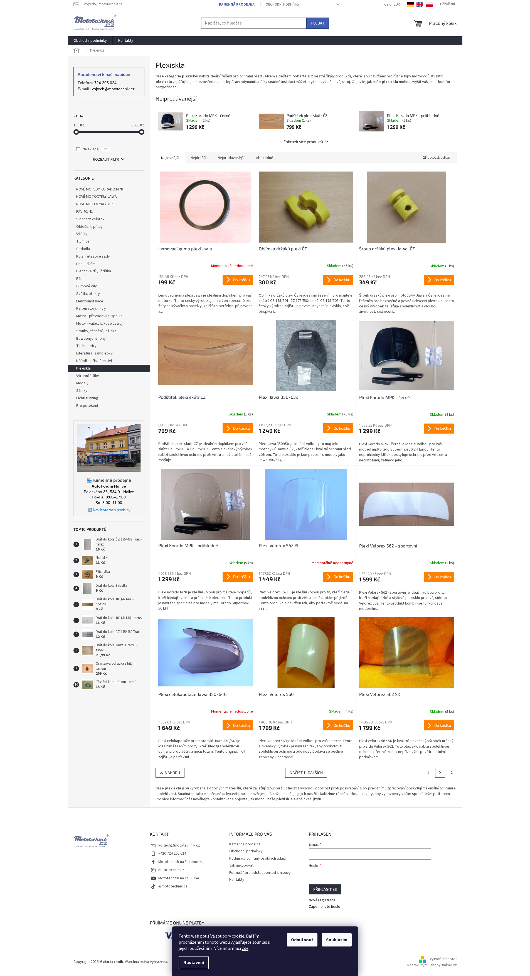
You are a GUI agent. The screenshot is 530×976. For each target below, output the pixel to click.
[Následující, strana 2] (440, 773)
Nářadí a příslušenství (94, 361)
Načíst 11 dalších (306, 772)
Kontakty (236, 879)
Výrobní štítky (87, 376)
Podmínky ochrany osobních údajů (257, 858)
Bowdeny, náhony (91, 338)
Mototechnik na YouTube (178, 878)
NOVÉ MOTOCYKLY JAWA (96, 196)
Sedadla (83, 249)
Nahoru (172, 772)
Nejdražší (198, 158)
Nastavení (193, 963)
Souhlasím (336, 940)
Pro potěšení (87, 405)
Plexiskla (83, 368)
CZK (387, 4)
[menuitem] (90, 40)
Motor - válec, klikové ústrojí (99, 323)
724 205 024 (105, 82)
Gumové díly (86, 286)
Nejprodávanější (231, 158)
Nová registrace (322, 900)
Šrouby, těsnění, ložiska (96, 331)
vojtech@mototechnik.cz (113, 89)
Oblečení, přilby (89, 226)
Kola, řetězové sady (93, 256)
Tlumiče (83, 241)
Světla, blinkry (88, 294)
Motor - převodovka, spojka (99, 316)
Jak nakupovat (241, 865)
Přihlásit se (325, 889)
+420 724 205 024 (172, 853)
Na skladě (95, 149)
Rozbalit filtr (106, 159)
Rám (79, 279)
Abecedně (264, 158)
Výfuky (81, 234)
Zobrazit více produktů (303, 141)
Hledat (317, 23)
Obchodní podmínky (283, 4)
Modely (82, 383)
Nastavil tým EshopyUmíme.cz (432, 965)
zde (245, 948)
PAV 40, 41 (84, 211)
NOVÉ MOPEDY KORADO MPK (99, 189)
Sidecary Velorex (90, 219)
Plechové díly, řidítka (93, 271)
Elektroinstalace (89, 301)
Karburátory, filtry (91, 308)
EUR (397, 4)
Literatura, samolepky (94, 353)
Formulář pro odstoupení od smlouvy (260, 872)
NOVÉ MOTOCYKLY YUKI (95, 204)
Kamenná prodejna (237, 4)
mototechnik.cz (171, 870)
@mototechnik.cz (173, 886)
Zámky (81, 390)
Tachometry (86, 346)
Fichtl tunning (87, 398)
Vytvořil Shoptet (443, 959)
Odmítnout (302, 940)
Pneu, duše (85, 264)
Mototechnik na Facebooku (180, 862)
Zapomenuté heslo (324, 906)
